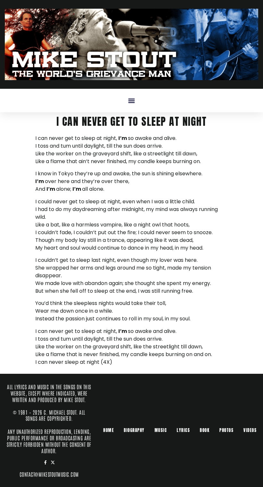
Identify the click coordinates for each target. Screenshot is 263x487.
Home (108, 430)
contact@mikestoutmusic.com (49, 474)
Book (204, 430)
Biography (134, 430)
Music (161, 430)
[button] (131, 100)
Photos (226, 430)
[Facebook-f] (45, 462)
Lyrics (183, 430)
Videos (250, 430)
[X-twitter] (53, 462)
